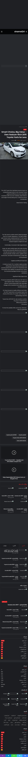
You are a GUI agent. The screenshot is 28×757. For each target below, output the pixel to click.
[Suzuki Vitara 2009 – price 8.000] (14, 705)
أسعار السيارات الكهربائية (22, 715)
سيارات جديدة (17, 724)
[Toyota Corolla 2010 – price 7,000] (23, 629)
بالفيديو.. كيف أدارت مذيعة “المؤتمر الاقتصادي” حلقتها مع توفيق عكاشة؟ (11, 550)
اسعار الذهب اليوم (17, 717)
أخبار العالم (24, 657)
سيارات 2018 (24, 724)
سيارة (12, 724)
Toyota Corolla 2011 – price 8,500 (10, 558)
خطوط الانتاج (23, 655)
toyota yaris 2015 (11, 435)
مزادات (20, 126)
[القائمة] (1, 32)
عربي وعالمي (23, 651)
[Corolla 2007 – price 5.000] (21, 504)
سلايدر (25, 644)
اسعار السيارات (14, 720)
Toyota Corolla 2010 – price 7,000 (9, 627)
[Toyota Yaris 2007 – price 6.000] (14, 695)
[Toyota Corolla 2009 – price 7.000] (23, 566)
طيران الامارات (6, 724)
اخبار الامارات (13, 715)
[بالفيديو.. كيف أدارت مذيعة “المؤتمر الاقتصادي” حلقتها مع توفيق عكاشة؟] (23, 553)
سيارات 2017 (6, 722)
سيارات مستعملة (22, 647)
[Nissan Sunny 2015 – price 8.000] (7, 504)
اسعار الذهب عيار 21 (8, 717)
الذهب (5, 720)
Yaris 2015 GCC (21, 440)
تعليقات (4, 545)
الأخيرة (14, 545)
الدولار (9, 720)
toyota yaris (22, 435)
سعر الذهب (24, 722)
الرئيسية (24, 126)
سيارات (11, 722)
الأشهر (23, 545)
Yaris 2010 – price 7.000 (7, 495)
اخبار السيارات (23, 649)
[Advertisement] (14, 14)
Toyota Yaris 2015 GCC (19, 437)
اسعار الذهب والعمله (22, 720)
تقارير (25, 653)
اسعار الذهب (24, 717)
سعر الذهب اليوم (17, 722)
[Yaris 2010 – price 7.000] (7, 491)
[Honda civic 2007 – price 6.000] (21, 491)
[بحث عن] (26, 32)
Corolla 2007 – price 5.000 (22, 509)
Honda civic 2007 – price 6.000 (21, 496)
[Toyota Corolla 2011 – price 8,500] (23, 560)
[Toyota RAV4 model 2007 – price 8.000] (23, 578)
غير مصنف (24, 640)
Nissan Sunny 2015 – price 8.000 (8, 509)
